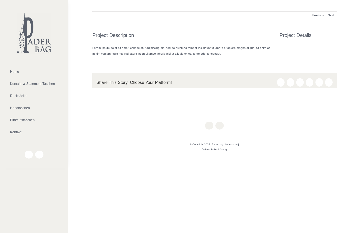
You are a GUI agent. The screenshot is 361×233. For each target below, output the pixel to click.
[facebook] (29, 155)
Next (331, 15)
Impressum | (232, 144)
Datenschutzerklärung (214, 149)
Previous (318, 15)
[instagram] (39, 155)
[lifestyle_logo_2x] (34, 14)
